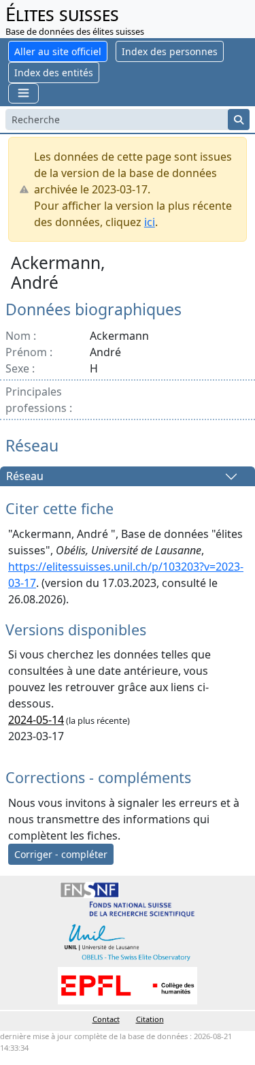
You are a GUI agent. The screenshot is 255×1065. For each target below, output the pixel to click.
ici (149, 221)
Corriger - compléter (60, 854)
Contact (106, 1019)
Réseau (25, 476)
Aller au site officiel (57, 51)
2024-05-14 (36, 719)
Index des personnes (170, 51)
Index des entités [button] (53, 72)
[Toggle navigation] (23, 93)
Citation (150, 1019)
